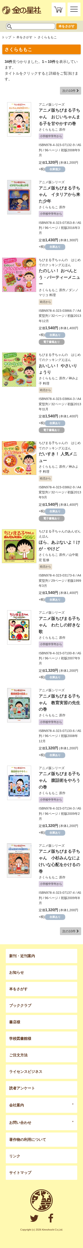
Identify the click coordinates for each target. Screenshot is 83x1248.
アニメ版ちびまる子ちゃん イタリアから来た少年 (59, 195)
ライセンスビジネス (25, 1072)
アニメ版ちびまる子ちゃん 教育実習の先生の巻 (59, 703)
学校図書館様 (20, 1038)
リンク (14, 1156)
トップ (6, 37)
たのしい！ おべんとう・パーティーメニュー (59, 277)
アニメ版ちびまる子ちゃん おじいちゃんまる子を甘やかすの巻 (59, 117)
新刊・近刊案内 (22, 956)
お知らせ (16, 972)
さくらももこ (48, 129)
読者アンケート (22, 1088)
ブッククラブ (20, 1005)
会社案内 (16, 1105)
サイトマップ (20, 1173)
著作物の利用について (27, 1139)
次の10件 (69, 91)
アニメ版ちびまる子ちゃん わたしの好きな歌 (59, 625)
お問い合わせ (20, 1122)
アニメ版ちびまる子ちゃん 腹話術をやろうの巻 (59, 780)
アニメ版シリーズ (52, 104)
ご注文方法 (18, 1055)
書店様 (14, 1022)
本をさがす (67, 26)
